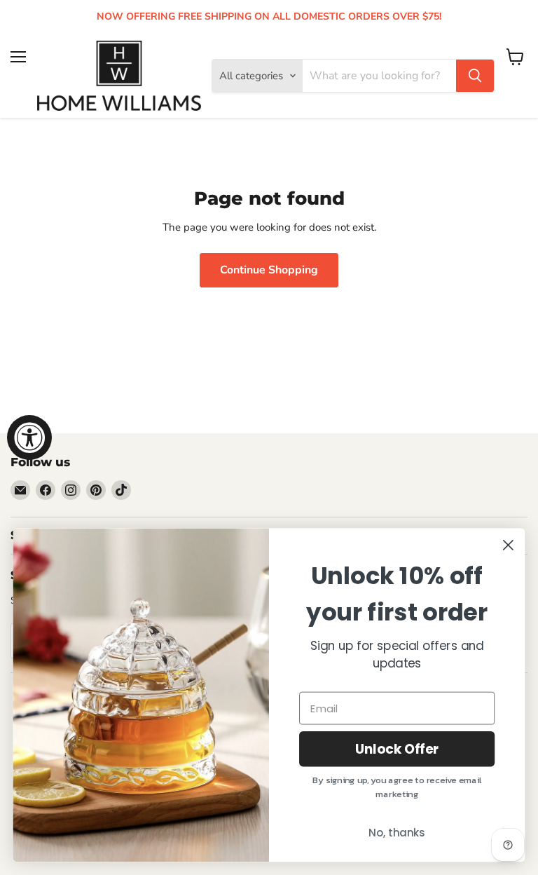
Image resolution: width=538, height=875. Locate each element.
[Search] (475, 76)
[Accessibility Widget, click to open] (29, 437)
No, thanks (396, 833)
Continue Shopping (269, 270)
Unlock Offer (397, 749)
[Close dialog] (508, 545)
